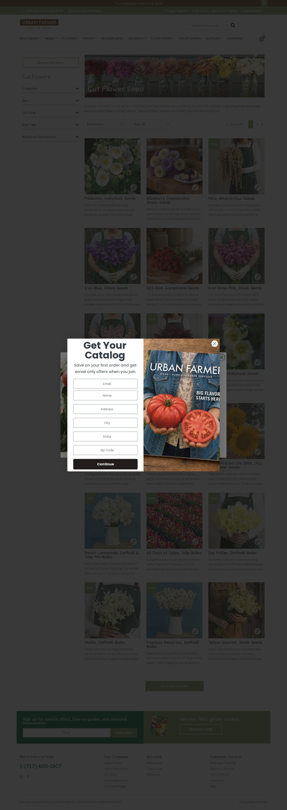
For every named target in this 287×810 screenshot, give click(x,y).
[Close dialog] (214, 343)
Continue (105, 464)
